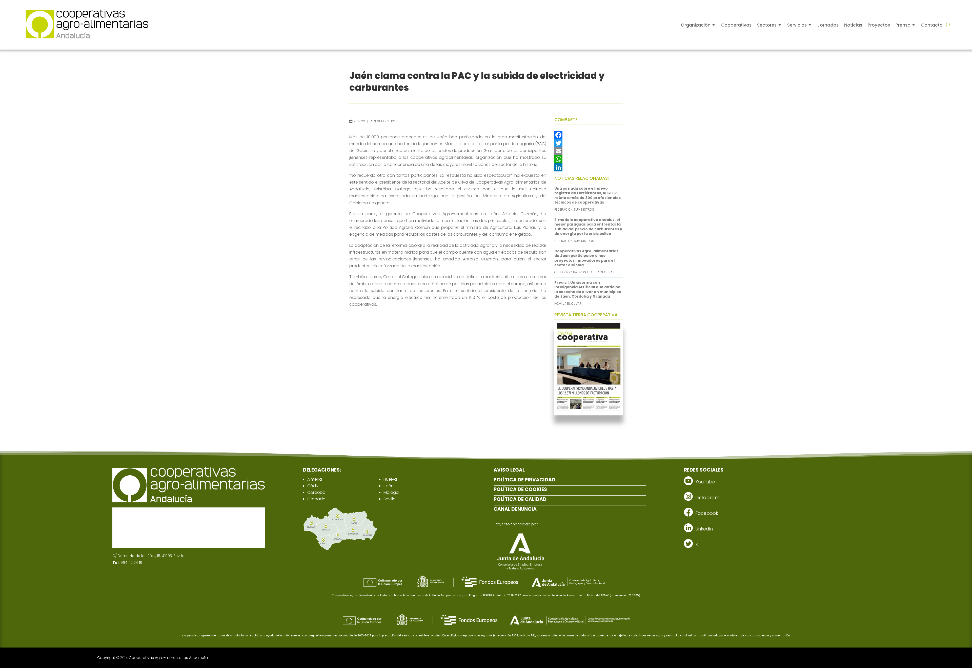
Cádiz (313, 486)
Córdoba (316, 492)
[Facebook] (588, 135)
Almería (314, 479)
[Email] (588, 151)
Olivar (609, 272)
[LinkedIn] (588, 167)
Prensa (903, 25)
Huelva (390, 479)
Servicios (797, 25)
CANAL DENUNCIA (515, 509)
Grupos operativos (570, 272)
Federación (563, 209)
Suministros (387, 121)
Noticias (853, 25)
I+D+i (591, 272)
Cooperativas (736, 25)
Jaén (372, 121)
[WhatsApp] (588, 159)
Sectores (767, 25)
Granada (316, 499)
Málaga (391, 492)
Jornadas (828, 25)
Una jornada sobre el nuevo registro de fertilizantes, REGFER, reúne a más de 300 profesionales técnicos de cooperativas (587, 195)
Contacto (932, 25)
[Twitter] (588, 143)
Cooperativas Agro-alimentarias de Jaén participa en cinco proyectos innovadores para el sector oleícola (586, 258)
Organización (696, 25)
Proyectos (879, 25)
